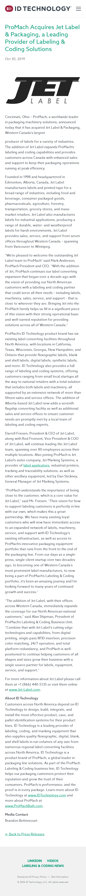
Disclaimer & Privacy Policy (32, 877)
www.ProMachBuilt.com (24, 806)
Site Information (60, 877)
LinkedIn (35, 861)
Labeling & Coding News (43, 866)
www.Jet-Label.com (24, 689)
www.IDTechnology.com (47, 795)
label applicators (36, 465)
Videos (52, 861)
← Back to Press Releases (24, 834)
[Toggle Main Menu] (78, 9)
